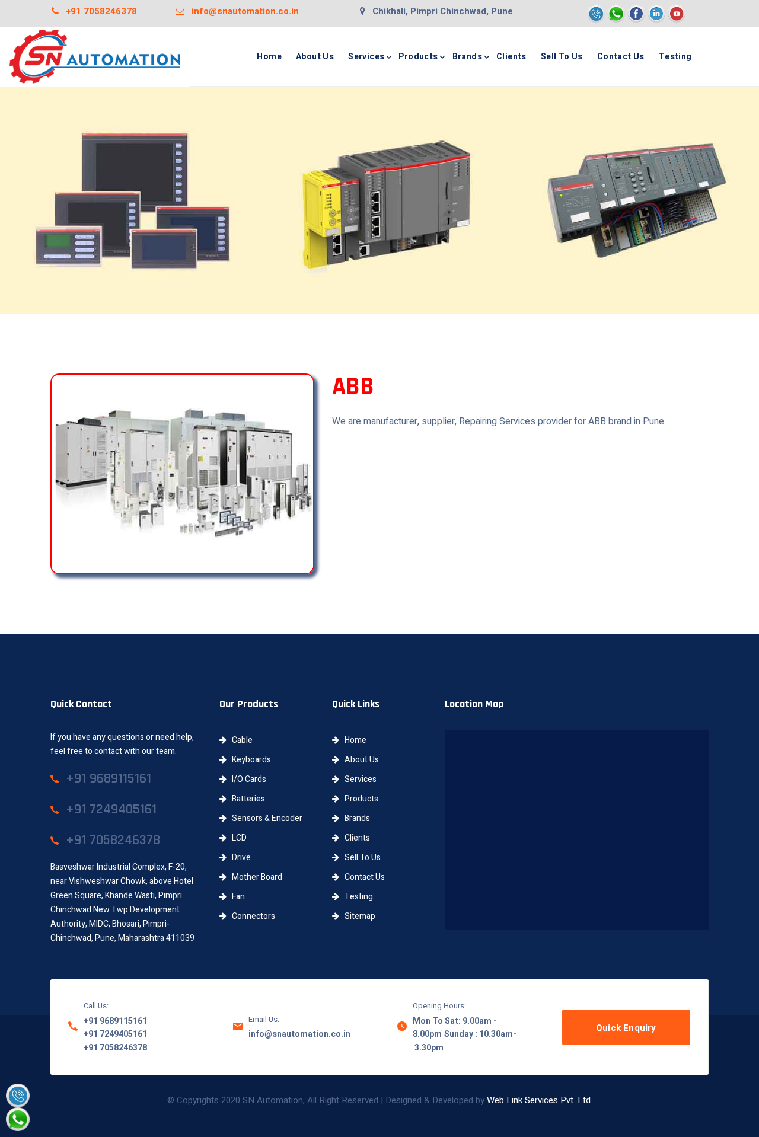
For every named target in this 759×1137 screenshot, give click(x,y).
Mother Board (254, 877)
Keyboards (249, 759)
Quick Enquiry (626, 1027)
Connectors (251, 916)
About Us (315, 56)
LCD (237, 838)
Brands (467, 56)
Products (418, 56)
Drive (239, 857)
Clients (511, 56)
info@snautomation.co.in (241, 11)
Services (366, 56)
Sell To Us (562, 56)
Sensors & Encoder (264, 818)
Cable (240, 740)
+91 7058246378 (98, 11)
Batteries (246, 799)
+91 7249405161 (115, 1034)
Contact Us (621, 56)
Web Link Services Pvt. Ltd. (539, 1100)
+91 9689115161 (115, 1021)
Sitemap (357, 916)
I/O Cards (246, 779)
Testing (675, 56)
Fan (236, 896)
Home (269, 56)
